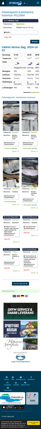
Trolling (14, 252)
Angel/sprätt (15, 219)
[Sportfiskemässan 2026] (20, 329)
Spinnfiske (20, 24)
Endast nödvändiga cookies (33, 422)
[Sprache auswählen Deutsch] (22, 296)
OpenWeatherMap (35, 92)
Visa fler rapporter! (19, 283)
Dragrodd (34, 252)
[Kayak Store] (20, 311)
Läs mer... (15, 151)
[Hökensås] (21, 344)
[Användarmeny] (3, 3)
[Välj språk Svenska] (14, 296)
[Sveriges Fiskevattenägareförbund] (20, 357)
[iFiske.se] (15, 3)
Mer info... (27, 427)
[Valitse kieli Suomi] (27, 296)
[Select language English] (18, 296)
